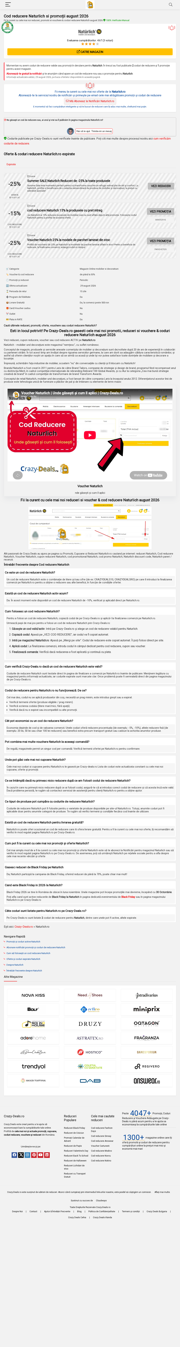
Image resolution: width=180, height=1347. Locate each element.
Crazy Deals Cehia (77, 1217)
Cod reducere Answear (102, 1141)
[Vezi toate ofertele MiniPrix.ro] (147, 1009)
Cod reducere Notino (101, 1160)
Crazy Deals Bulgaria (157, 1211)
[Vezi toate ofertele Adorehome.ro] (33, 1038)
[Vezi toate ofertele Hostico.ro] (90, 1052)
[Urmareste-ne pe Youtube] (40, 1155)
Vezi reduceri (161, 186)
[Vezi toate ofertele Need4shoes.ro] (90, 995)
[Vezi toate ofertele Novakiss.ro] (33, 995)
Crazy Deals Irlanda (102, 1217)
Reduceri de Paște (73, 1146)
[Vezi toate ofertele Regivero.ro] (147, 1066)
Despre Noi (17, 1211)
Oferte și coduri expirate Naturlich (23, 959)
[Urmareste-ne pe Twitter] (21, 1155)
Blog (79, 1211)
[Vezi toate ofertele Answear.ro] (147, 1080)
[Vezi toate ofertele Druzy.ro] (90, 1023)
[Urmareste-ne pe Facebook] (14, 1155)
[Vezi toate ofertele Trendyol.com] (33, 1066)
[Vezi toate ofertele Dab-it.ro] (90, 1080)
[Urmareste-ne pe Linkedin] (47, 1155)
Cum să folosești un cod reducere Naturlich (28, 953)
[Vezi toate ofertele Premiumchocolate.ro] (33, 1052)
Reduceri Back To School (76, 1156)
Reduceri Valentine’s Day (76, 1151)
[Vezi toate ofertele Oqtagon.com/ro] (147, 1023)
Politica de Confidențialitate (101, 1211)
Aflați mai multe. (162, 1192)
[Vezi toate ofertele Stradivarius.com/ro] (147, 995)
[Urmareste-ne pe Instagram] (27, 1155)
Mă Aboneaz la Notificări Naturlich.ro (91, 101)
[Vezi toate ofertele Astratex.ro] (90, 1038)
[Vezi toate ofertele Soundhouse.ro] (33, 1023)
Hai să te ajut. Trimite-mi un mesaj (94, 131)
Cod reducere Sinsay (101, 1136)
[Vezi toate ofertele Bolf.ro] (33, 1009)
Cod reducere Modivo (101, 1151)
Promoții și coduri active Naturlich (23, 941)
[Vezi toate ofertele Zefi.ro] (90, 1009)
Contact (33, 1211)
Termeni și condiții (131, 1211)
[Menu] (8, 4)
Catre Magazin (91, 52)
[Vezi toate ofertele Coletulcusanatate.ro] (90, 1066)
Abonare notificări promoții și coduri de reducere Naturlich (36, 947)
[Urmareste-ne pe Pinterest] (34, 1155)
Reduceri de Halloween (75, 1160)
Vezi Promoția (160, 211)
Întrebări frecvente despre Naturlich (24, 970)
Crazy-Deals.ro (24, 926)
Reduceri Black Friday (74, 1128)
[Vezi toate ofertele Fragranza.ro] (147, 1038)
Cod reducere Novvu (101, 1156)
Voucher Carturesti (100, 1146)
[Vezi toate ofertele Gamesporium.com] (147, 1052)
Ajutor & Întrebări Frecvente (57, 1211)
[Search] (170, 4)
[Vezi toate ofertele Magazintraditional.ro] (33, 1080)
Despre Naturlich (15, 964)
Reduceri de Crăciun (74, 1133)
